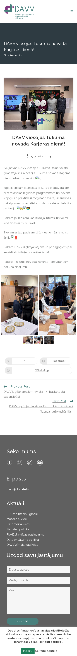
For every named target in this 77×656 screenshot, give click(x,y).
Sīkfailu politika (46, 651)
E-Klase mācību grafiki (22, 514)
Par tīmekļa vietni (18, 524)
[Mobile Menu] (72, 11)
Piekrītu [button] (27, 651)
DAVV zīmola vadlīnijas (22, 544)
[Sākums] (5, 55)
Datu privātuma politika (23, 539)
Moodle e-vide (17, 519)
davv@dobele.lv (18, 489)
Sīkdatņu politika (18, 529)
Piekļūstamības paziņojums (25, 534)
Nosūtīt (22, 621)
